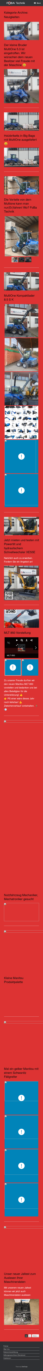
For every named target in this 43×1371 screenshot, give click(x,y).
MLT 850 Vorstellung (17, 632)
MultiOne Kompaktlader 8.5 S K (19, 297)
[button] (17, 640)
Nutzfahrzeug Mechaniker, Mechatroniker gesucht (21, 897)
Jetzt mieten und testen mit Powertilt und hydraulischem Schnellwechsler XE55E (21, 546)
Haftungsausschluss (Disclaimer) (14, 1355)
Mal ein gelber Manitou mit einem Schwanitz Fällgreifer (21, 1072)
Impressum (7, 1358)
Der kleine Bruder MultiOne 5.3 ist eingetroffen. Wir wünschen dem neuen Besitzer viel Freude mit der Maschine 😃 (19, 55)
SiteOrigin (25, 1366)
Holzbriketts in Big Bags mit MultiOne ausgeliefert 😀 (20, 139)
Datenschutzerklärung (10, 1352)
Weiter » (35, 1336)
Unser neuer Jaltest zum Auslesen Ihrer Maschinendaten (20, 1277)
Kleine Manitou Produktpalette (13, 980)
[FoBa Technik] (16, 3)
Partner (5, 1346)
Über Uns (6, 1349)
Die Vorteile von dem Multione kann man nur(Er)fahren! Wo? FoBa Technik (20, 205)
